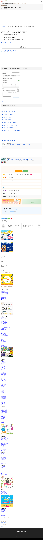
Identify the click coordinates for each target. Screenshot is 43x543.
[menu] (41, 1)
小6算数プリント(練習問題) (4, 412)
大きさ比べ (2, 339)
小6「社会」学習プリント (4, 457)
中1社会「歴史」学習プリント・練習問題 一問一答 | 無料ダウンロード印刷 (18, 144)
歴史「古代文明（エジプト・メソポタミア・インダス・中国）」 (11, 112)
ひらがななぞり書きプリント (4, 318)
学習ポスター (2, 342)
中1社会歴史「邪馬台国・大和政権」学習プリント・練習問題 (11, 50)
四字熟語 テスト (3, 402)
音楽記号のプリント (3, 515)
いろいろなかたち (3, 338)
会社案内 (15, 536)
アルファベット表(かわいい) (4, 439)
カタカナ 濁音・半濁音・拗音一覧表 (5, 327)
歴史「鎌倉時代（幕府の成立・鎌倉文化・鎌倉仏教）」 (10, 125)
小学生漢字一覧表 (3, 379)
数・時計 (20, 174)
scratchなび (11, 535)
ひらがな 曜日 (3, 368)
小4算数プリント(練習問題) (4, 410)
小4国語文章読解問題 (3, 396)
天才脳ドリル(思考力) (3, 472)
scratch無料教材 (3, 490)
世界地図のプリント (3, 454)
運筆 (9, 174)
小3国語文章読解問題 (3, 395)
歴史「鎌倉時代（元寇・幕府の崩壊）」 (8, 127)
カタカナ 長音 (3, 375)
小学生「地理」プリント (4, 458)
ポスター (25, 174)
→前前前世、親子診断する (4, 522)
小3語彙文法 (2, 389)
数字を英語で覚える (3, 444)
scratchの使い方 (3, 491)
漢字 (12, 196)
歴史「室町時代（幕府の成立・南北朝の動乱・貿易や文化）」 (11, 128)
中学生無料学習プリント (4, 297)
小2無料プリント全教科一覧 (4, 293)
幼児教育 (2, 262)
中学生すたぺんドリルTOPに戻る (6, 42)
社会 (14, 190)
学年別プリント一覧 (3, 290)
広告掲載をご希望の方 (28, 536)
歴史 (5, 221)
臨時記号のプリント (3, 511)
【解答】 (2, 101)
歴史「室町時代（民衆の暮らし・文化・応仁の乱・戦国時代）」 (11, 130)
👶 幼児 (4, 174)
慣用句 (2, 404)
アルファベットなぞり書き (4, 440)
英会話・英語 (2, 266)
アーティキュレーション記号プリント (5, 514)
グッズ (2, 255)
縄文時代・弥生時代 (4, 26)
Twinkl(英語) (3, 473)
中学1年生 (3, 221)
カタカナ (17, 174)
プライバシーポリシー (22, 536)
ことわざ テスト (3, 403)
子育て (2, 260)
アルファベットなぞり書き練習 (4, 330)
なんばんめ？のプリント (4, 334)
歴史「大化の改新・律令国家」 (6, 119)
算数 (11, 177)
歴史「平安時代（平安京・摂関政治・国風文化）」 (9, 122)
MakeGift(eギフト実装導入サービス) (9, 536)
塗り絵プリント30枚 (3, 321)
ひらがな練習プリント (3, 328)
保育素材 (31, 174)
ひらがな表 (2, 363)
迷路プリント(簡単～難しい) (4, 322)
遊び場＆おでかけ (3, 269)
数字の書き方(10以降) (4, 333)
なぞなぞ (28, 174)
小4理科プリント (3, 467)
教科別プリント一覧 (3, 298)
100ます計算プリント (3, 416)
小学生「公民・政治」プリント (4, 460)
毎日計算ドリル (7, 535)
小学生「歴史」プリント (4, 459)
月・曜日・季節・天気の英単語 (4, 443)
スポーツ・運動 (3, 256)
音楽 (18, 190)
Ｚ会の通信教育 (12, 211)
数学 (9, 196)
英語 (12, 177)
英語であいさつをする (3, 445)
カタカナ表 (2, 372)
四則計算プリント (3, 415)
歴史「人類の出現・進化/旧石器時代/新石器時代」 (9, 111)
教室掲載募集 (39, 535)
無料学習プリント (3, 5)
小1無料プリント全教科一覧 (4, 292)
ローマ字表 (2, 344)
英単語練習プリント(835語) (4, 438)
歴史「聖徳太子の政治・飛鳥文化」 (7, 117)
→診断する (2, 526)
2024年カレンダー (3, 300)
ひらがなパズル (3, 369)
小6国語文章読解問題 (3, 398)
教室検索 (22, 535)
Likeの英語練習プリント (4, 449)
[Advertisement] (21, 16)
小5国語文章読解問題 (3, 397)
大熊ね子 (5, 220)
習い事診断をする (35, 535)
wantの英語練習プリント (4, 450)
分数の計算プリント (3, 418)
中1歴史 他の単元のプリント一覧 (7, 51)
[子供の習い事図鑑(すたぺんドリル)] (4, 1)
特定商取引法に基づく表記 (34, 536)
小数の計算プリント (3, 417)
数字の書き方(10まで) (4, 332)
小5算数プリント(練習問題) (4, 411)
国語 (9, 177)
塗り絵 (11, 174)
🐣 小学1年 (4, 177)
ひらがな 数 (2, 367)
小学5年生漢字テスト (3, 383)
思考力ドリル (2, 422)
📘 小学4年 (4, 187)
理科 (12, 190)
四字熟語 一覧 (3, 401)
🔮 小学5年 (4, 190)
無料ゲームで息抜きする (4, 346)
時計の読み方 (2, 340)
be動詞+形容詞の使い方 (4, 446)
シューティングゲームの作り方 (4, 493)
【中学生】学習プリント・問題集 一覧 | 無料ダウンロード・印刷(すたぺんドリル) (19, 159)
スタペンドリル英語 (3, 437)
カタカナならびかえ (3, 373)
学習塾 (2, 261)
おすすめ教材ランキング (16, 209)
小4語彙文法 (2, 390)
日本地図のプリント (3, 453)
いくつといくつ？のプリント (4, 336)
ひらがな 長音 (3, 366)
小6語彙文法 (2, 392)
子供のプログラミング (3, 257)
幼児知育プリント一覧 (3, 291)
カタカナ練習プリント (3, 329)
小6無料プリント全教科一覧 (4, 296)
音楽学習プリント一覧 (3, 509)
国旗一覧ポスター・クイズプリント (5, 462)
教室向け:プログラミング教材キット (28, 535)
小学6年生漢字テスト (3, 384)
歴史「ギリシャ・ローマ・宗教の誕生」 (8, 114)
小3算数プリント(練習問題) (4, 409)
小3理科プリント (3, 466)
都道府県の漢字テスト (3, 385)
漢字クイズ (2, 386)
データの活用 (2, 421)
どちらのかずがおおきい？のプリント (5, 335)
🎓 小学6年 (4, 193)
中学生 (6, 5)
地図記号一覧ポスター (3, 463)
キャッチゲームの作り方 (4, 492)
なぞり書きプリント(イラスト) (4, 317)
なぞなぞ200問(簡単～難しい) (4, 323)
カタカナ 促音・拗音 (3, 374)
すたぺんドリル (3, 535)
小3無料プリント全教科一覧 (4, 294)
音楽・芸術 (2, 270)
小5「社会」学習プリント (4, 456)
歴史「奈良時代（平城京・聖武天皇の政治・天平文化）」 (10, 120)
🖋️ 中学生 (4, 196)
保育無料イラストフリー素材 (17, 535)
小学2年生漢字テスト (3, 381)
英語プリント (2, 345)
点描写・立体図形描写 (3, 341)
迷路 (22, 174)
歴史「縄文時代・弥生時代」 (6, 116)
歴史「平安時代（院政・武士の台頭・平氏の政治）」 (10, 124)
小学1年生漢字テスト (3, 380)
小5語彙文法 (2, 391)
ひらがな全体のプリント (4, 362)
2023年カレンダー (3, 299)
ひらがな (14, 174)
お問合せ (18, 536)
